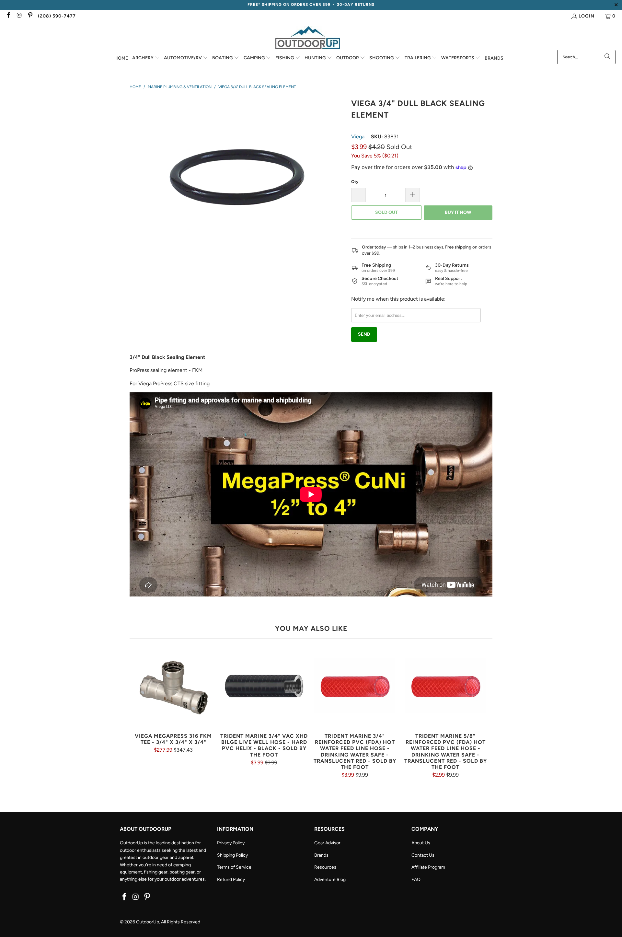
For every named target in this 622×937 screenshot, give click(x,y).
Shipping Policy (232, 855)
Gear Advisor (327, 843)
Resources (325, 867)
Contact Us (422, 855)
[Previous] (138, 711)
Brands (321, 855)
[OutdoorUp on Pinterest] (30, 16)
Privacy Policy (231, 843)
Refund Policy (231, 879)
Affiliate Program (428, 867)
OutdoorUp (147, 922)
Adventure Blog (330, 879)
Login (586, 16)
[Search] (607, 57)
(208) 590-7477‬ (57, 16)
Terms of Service (234, 867)
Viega (357, 136)
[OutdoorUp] (307, 38)
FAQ (415, 879)
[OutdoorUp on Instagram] (19, 16)
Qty (354, 181)
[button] (146, 58)
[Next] (484, 711)
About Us (420, 843)
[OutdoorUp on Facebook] (8, 16)
